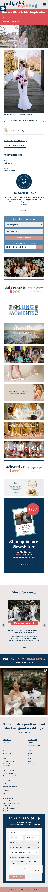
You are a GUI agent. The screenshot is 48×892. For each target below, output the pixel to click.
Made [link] (4, 748)
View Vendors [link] (24, 237)
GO (39, 247)
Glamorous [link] (8, 164)
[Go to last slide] (3, 625)
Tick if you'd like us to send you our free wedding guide (23, 862)
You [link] (4, 750)
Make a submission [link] (9, 801)
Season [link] (30, 761)
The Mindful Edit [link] (8, 761)
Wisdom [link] (5, 745)
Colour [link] (30, 750)
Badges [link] (5, 811)
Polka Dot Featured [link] (24, 623)
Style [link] (29, 756)
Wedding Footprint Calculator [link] (9, 765)
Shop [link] (4, 758)
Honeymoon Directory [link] (10, 776)
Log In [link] (5, 793)
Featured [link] (14, 22)
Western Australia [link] (10, 170)
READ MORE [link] (24, 210)
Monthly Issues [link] (33, 764)
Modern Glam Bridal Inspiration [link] (18, 114)
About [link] (5, 783)
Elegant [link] (6, 162)
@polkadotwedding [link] (24, 662)
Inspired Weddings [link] (34, 745)
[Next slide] (44, 625)
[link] (3, 8)
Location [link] (30, 753)
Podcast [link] (5, 756)
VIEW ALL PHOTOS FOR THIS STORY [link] (24, 120)
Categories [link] (31, 742)
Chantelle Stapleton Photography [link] (16, 141)
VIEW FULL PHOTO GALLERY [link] (15, 145)
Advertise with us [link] (9, 808)
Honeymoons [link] (7, 753)
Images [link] (30, 748)
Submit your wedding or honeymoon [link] (11, 804)
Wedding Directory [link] (9, 773)
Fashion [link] (5, 22)
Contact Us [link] (6, 791)
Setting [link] (30, 758)
